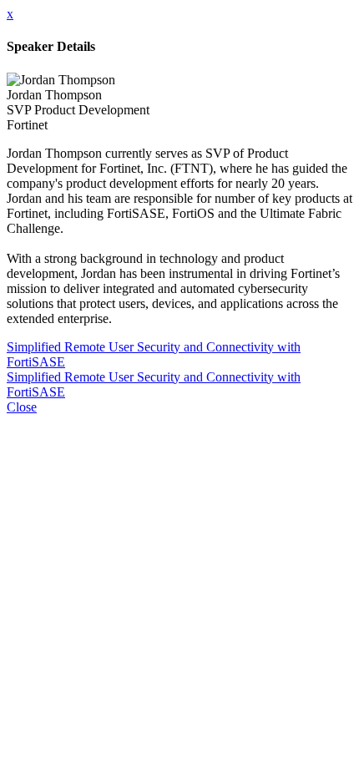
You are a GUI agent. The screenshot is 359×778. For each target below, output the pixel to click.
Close (22, 407)
